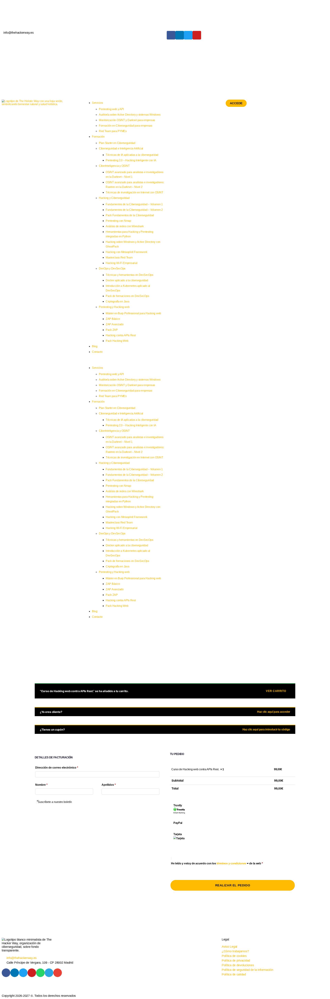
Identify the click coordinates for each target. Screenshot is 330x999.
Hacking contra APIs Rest (121, 335)
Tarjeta (177, 834)
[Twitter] (188, 35)
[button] (124, 363)
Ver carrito (276, 691)
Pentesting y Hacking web (114, 307)
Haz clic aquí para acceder (273, 711)
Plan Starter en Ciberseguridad (117, 143)
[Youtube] (196, 35)
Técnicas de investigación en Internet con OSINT (134, 192)
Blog (94, 346)
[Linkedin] (179, 35)
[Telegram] (49, 972)
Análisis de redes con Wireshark (125, 226)
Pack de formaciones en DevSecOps (127, 296)
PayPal (177, 822)
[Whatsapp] (40, 972)
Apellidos (109, 784)
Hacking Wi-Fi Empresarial (121, 263)
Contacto (97, 351)
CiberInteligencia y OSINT (114, 165)
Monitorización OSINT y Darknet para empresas (127, 120)
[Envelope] (57, 972)
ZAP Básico (113, 318)
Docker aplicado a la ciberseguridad (127, 280)
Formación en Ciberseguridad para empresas (125, 125)
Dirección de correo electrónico (56, 767)
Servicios (97, 102)
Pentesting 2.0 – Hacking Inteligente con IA (131, 160)
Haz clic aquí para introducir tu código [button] (266, 729)
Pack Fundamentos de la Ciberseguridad (130, 215)
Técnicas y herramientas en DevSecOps (129, 274)
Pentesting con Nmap (118, 220)
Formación (98, 136)
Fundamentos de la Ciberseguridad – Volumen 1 (134, 204)
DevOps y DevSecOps (112, 268)
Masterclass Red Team (119, 257)
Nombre (41, 784)
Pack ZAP (112, 329)
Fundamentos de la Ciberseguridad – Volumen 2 (134, 209)
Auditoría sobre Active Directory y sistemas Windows (129, 114)
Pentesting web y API (111, 109)
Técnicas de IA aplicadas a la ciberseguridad (132, 154)
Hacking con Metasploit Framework (126, 252)
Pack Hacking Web (117, 340)
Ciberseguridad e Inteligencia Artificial (121, 148)
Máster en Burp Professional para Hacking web (133, 313)
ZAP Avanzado (115, 324)
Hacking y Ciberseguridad (114, 197)
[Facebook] (171, 35)
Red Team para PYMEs (113, 131)
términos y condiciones (231, 863)
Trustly (177, 805)
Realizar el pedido (232, 885)
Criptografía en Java (117, 301)
